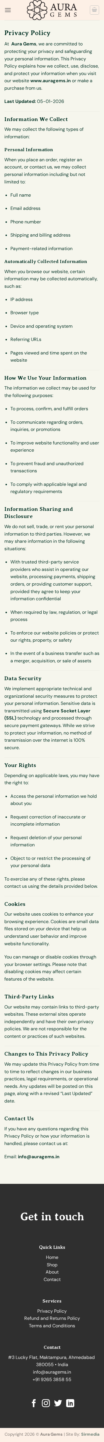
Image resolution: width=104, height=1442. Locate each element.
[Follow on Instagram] (46, 1403)
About (52, 1272)
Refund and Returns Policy (52, 1318)
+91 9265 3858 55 (52, 1379)
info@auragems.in (52, 1372)
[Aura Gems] (52, 10)
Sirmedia (90, 1434)
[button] (7, 10)
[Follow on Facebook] (34, 1403)
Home (52, 1257)
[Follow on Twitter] (58, 1403)
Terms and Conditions (52, 1326)
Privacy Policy (52, 1311)
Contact (52, 1279)
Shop (52, 1265)
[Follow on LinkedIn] (70, 1403)
